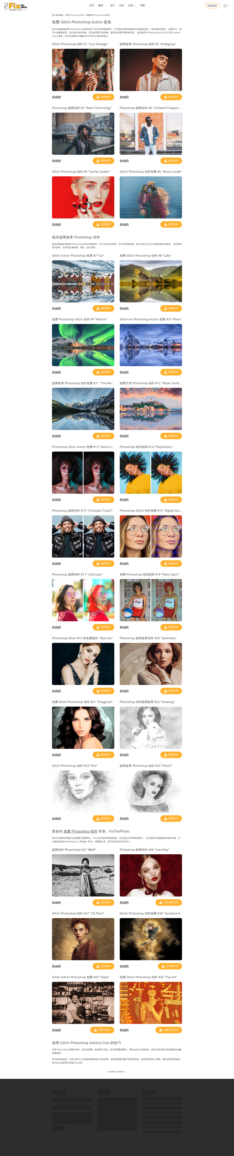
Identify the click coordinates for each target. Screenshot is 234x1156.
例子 (112, 5)
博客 (142, 5)
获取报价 (212, 5)
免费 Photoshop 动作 (81, 831)
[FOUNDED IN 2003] (15, 6)
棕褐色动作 (104, 1029)
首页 (91, 5)
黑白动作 (105, 902)
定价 (121, 5)
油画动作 (105, 966)
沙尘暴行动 (171, 966)
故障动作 (105, 96)
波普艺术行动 (170, 1029)
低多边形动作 (170, 902)
